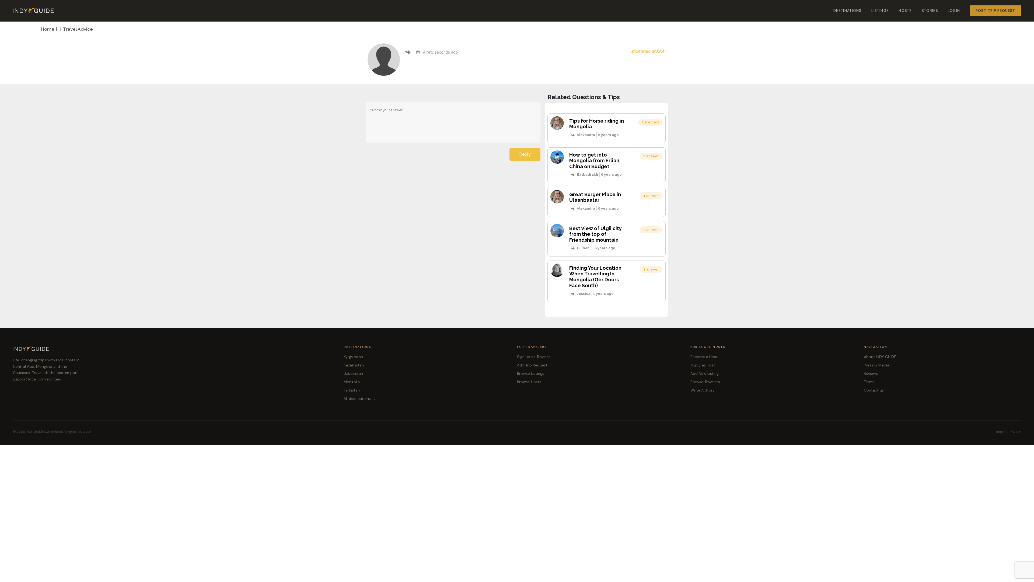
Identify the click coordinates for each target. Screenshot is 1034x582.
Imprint (1002, 431)
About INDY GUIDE (880, 356)
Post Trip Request (995, 10)
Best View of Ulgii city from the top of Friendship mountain (595, 234)
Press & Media (876, 365)
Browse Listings (530, 373)
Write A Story (702, 390)
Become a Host (704, 356)
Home (47, 29)
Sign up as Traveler (533, 356)
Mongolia (352, 381)
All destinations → (360, 398)
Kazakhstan (354, 365)
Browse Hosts (529, 381)
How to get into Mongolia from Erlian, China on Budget (595, 160)
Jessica (583, 294)
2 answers (650, 122)
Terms (869, 381)
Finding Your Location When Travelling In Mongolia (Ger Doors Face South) (595, 276)
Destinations (847, 10)
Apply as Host (702, 365)
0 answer (651, 156)
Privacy (1015, 431)
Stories (930, 10)
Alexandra (586, 135)
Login (954, 10)
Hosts (905, 10)
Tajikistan (352, 390)
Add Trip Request (532, 365)
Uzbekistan (353, 373)
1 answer (651, 196)
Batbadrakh (587, 174)
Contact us (874, 390)
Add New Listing (704, 373)
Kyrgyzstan (353, 356)
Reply (525, 154)
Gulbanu (584, 248)
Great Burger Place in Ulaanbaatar (595, 197)
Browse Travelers (705, 381)
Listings (880, 10)
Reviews (871, 373)
